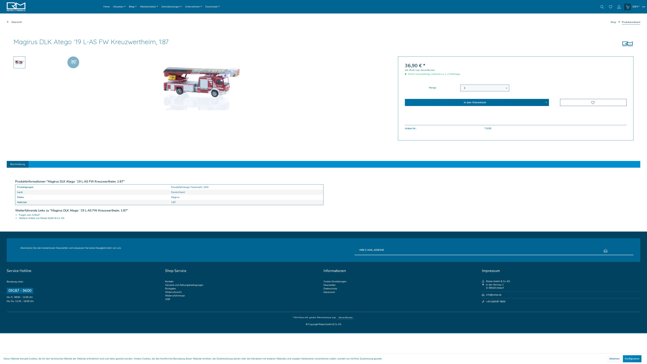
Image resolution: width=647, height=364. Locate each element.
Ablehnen (614, 358)
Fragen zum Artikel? (29, 215)
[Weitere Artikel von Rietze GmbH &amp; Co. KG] (628, 44)
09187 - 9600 (20, 290)
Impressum (329, 292)
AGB (167, 299)
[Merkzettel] (610, 6)
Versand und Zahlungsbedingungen (184, 285)
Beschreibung (17, 164)
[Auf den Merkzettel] (593, 102)
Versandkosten (345, 317)
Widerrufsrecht (173, 292)
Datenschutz (330, 288)
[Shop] (132, 6)
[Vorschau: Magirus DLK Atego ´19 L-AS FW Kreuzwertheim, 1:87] (19, 62)
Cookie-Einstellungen (335, 281)
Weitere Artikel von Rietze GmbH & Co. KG (41, 218)
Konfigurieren (632, 358)
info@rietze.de (494, 294)
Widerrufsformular (175, 295)
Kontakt (169, 281)
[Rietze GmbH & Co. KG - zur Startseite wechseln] (54, 6)
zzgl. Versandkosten (425, 70)
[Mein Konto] (619, 6)
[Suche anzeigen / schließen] (602, 6)
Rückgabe (170, 288)
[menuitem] (106, 6)
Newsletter (330, 285)
